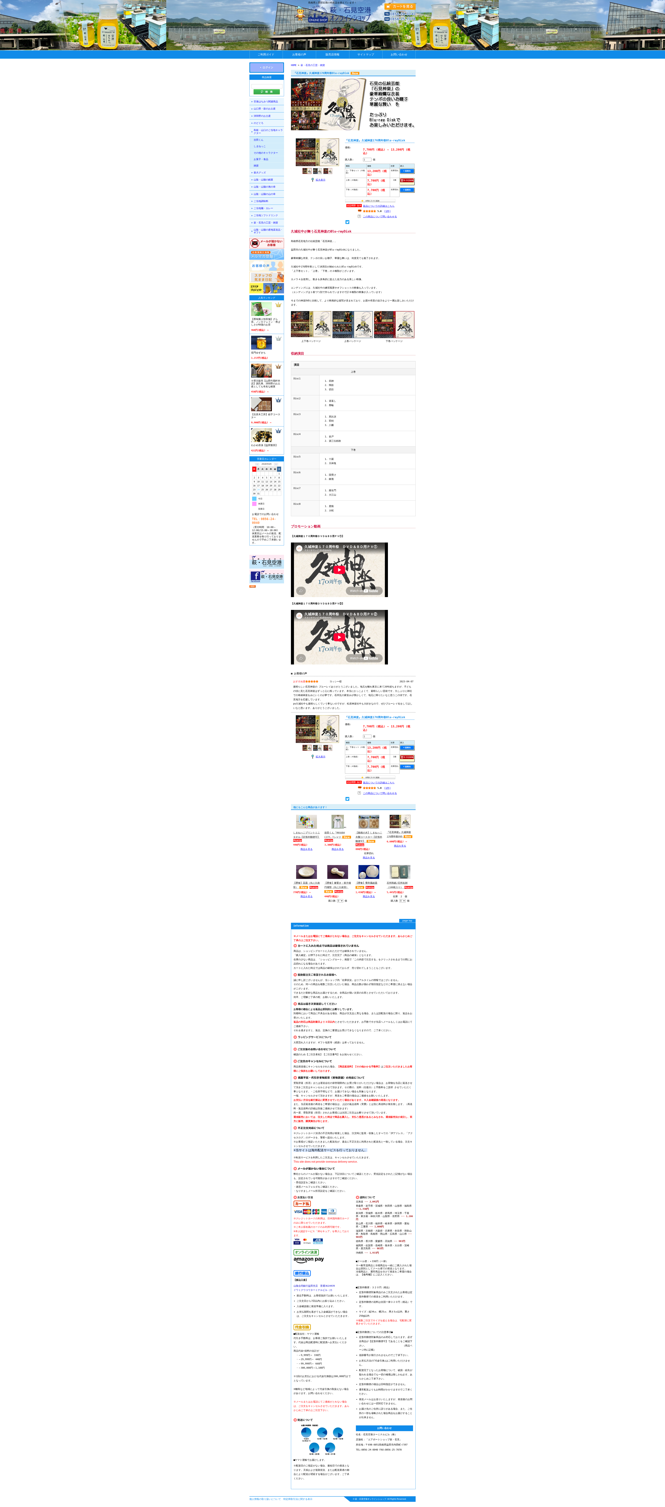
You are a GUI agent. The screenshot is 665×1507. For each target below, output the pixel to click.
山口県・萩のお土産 (265, 108)
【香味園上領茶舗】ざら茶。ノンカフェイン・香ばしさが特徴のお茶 (265, 322)
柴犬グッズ (260, 172)
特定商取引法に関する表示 (297, 1499)
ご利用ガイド (266, 54)
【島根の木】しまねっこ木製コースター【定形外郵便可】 (369, 837)
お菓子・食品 (261, 159)
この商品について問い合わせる (380, 216)
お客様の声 (299, 54)
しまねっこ (260, 146)
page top (407, 920)
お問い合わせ (399, 54)
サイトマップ (365, 54)
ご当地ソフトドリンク (266, 215)
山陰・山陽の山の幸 (265, 194)
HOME (293, 65)
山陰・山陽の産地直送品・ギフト (268, 231)
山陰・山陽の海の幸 (265, 186)
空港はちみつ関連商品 (266, 101)
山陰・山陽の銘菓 (263, 179)
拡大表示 (320, 179)
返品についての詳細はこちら (378, 206)
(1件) (387, 211)
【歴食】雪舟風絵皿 (366, 883)
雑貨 (256, 165)
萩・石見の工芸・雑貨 (266, 222)
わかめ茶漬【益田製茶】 (264, 445)
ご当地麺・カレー (263, 208)
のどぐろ (258, 123)
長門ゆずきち (258, 352)
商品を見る (306, 849)
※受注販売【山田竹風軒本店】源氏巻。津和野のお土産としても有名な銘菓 (265, 383)
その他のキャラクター (266, 152)
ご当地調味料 (261, 201)
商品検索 (267, 77)
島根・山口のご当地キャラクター (268, 131)
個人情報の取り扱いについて (265, 1499)
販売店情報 (332, 54)
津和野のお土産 (262, 115)
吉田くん (258, 139)
